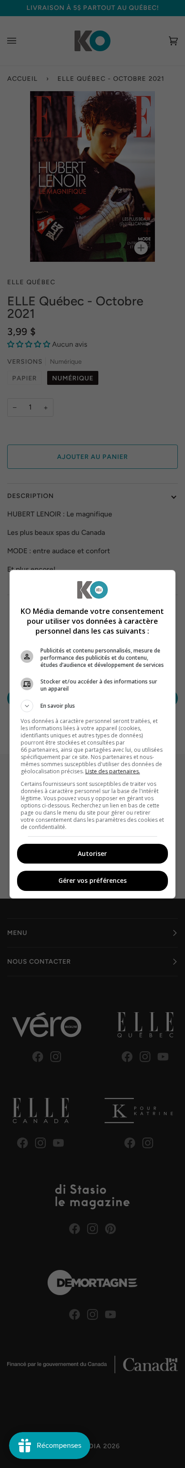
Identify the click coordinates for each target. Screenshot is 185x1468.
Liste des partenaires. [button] (112, 771)
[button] (93, 706)
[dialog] (92, 734)
